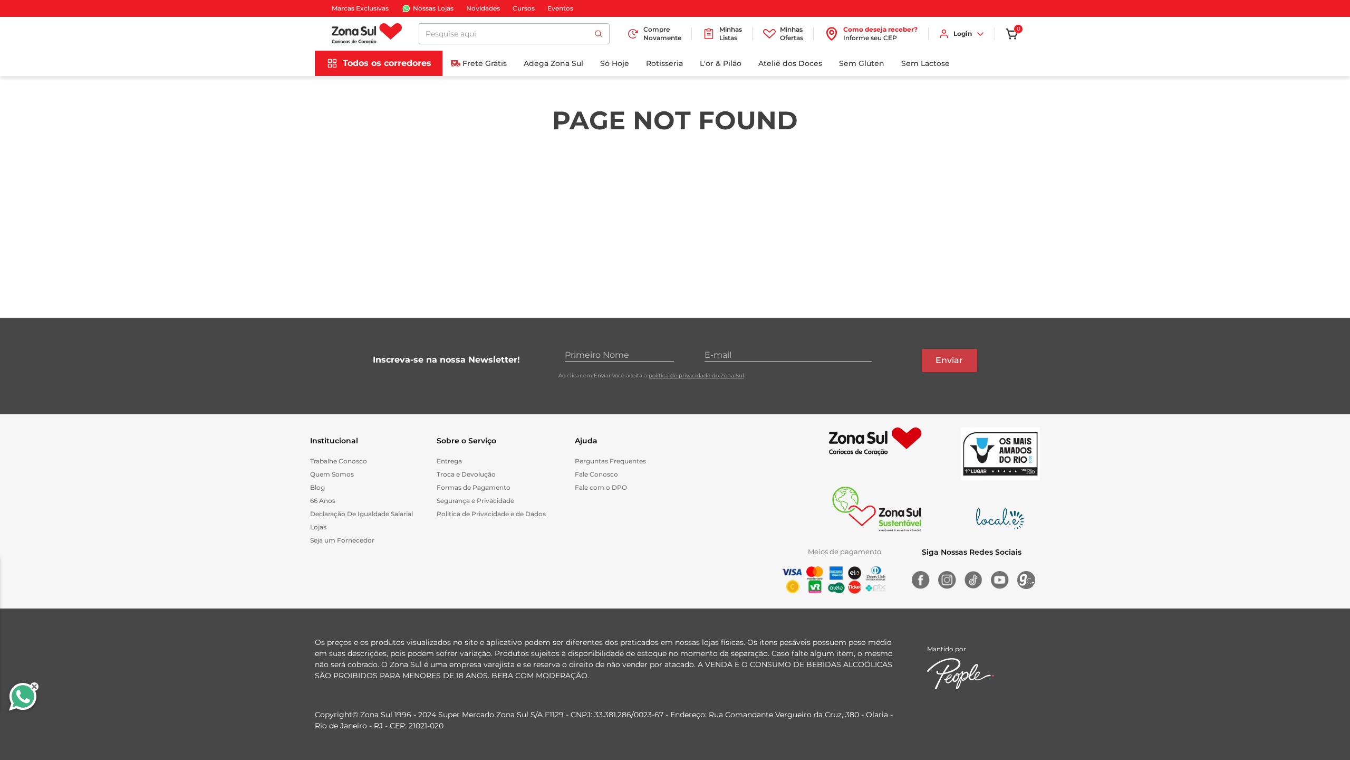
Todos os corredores (387, 63)
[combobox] (514, 33)
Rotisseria (664, 63)
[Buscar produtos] (598, 34)
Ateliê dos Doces (790, 63)
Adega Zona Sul (553, 63)
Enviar (949, 360)
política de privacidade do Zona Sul (696, 375)
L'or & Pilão (720, 63)
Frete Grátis (484, 63)
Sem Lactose (925, 63)
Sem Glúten (861, 63)
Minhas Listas (730, 33)
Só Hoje (614, 63)
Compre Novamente (662, 33)
